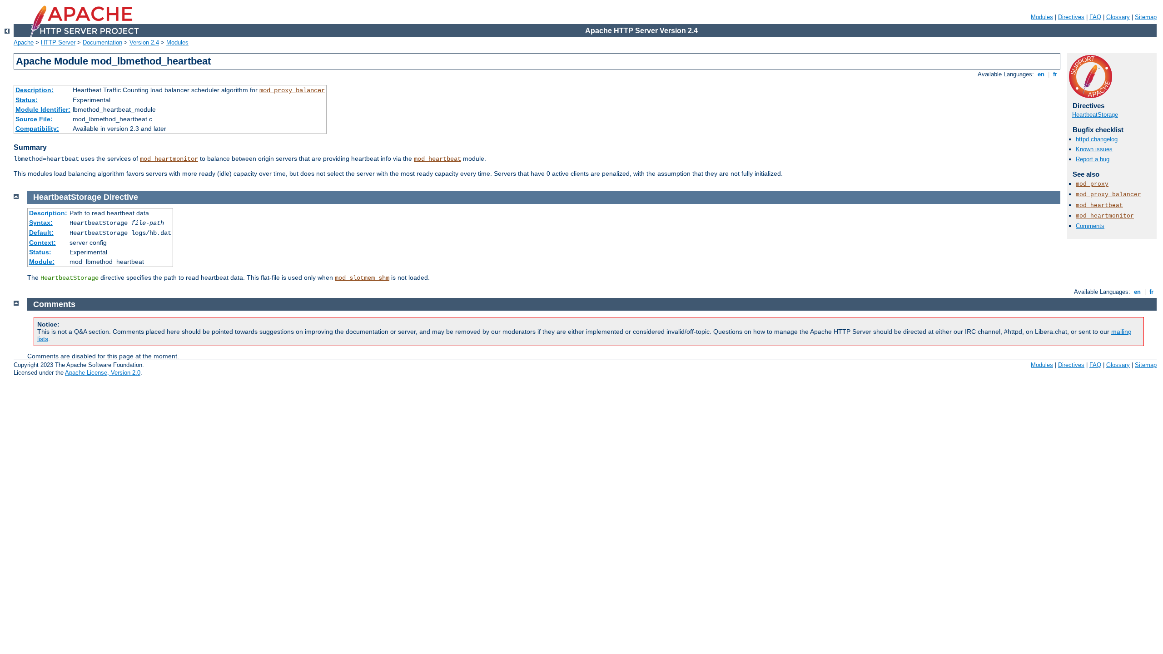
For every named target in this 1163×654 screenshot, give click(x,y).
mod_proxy (1092, 184)
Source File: (34, 119)
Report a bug (1092, 159)
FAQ (1095, 17)
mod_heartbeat (437, 159)
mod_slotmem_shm (362, 278)
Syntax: (41, 222)
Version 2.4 (144, 42)
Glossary (1118, 17)
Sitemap (1146, 17)
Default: (41, 232)
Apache (24, 42)
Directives (1071, 17)
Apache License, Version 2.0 (102, 372)
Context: (42, 242)
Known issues (1094, 149)
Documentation (102, 42)
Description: (34, 90)
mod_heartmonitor (169, 159)
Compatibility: (37, 128)
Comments (1090, 226)
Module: (42, 261)
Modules (1042, 17)
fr (1055, 74)
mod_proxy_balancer (292, 90)
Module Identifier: (42, 109)
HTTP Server (58, 42)
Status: (26, 100)
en (1041, 74)
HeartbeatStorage (1095, 114)
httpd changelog (1097, 139)
